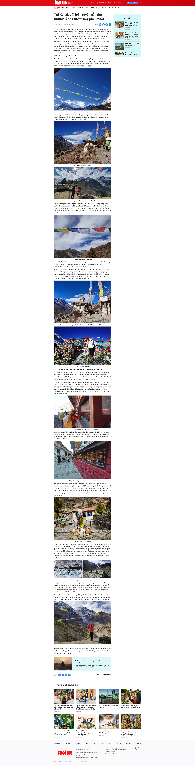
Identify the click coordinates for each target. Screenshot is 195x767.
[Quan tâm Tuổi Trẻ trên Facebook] (139, 752)
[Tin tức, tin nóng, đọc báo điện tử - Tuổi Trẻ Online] (61, 2)
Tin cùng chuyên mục (66, 684)
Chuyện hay (118, 7)
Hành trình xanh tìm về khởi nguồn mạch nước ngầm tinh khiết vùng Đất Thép (63, 733)
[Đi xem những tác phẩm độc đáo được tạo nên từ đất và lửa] (131, 696)
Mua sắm (128, 743)
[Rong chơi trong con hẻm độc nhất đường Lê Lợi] (109, 721)
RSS (132, 753)
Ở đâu (92, 7)
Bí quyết (110, 7)
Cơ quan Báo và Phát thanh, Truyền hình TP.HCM (87, 757)
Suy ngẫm (73, 7)
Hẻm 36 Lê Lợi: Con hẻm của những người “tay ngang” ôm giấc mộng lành (85, 733)
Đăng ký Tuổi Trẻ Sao (132, 2)
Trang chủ (56, 10)
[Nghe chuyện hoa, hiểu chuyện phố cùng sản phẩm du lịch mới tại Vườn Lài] (119, 25)
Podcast (95, 2)
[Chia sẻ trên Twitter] (106, 24)
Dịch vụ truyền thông (109, 753)
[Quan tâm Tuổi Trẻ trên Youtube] (136, 752)
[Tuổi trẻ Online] (65, 752)
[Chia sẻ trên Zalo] (100, 24)
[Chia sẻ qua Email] (110, 24)
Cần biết (110, 2)
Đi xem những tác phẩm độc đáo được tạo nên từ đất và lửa (132, 54)
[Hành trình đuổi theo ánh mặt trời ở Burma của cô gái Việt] (63, 663)
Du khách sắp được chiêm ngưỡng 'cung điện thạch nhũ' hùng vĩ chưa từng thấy (130, 733)
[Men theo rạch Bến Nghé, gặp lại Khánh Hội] (119, 46)
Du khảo (98, 7)
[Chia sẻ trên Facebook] (103, 24)
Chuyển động (65, 7)
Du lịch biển (81, 7)
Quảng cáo (118, 2)
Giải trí (104, 7)
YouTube (102, 2)
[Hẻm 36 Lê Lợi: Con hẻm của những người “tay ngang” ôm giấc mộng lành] (86, 721)
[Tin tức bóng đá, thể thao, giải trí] (57, 8)
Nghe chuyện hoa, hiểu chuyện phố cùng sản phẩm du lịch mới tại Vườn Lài (63, 707)
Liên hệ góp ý (127, 753)
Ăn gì (87, 7)
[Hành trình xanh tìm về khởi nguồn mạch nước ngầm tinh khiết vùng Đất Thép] (64, 721)
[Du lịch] (70, 2)
